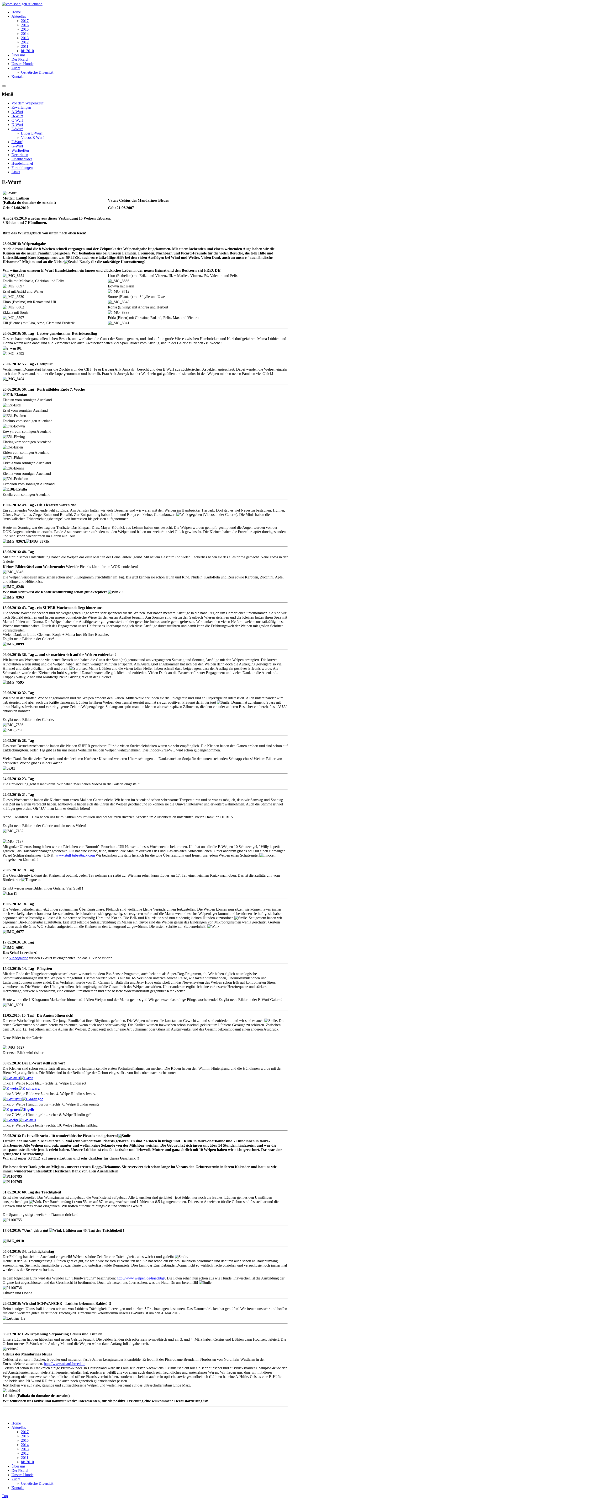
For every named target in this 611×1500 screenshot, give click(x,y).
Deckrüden (19, 155)
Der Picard (19, 1470)
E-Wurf (17, 129)
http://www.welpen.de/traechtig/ (141, 1278)
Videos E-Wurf (32, 137)
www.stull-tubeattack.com (75, 855)
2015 (25, 1440)
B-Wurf (17, 116)
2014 (25, 1445)
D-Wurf (17, 125)
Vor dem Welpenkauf (27, 103)
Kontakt (17, 1488)
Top (5, 1496)
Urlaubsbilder (21, 159)
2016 (25, 1436)
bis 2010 (27, 1462)
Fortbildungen (22, 168)
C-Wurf (17, 120)
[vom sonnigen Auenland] (22, 4)
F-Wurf (16, 142)
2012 (25, 1453)
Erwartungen (21, 107)
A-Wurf (17, 112)
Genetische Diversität (37, 1483)
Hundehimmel (22, 163)
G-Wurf (17, 146)
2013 (25, 1449)
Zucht (15, 1479)
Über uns (18, 1466)
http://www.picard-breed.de (64, 1364)
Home (16, 1423)
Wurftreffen (20, 150)
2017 (25, 1432)
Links (15, 172)
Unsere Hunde (22, 1475)
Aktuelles (18, 1427)
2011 (24, 1458)
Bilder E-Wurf (31, 133)
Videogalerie (18, 958)
